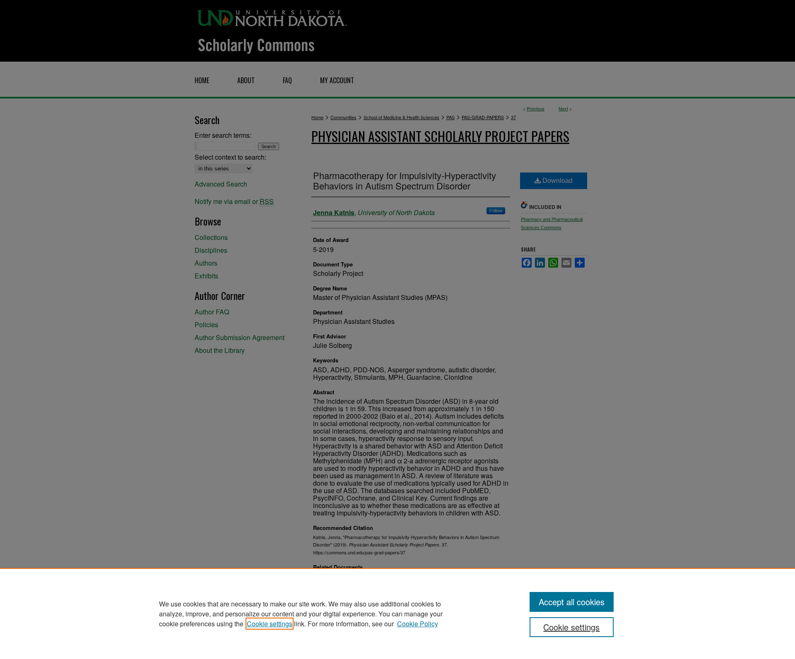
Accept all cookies (572, 602)
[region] (397, 613)
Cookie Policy (417, 623)
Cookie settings (269, 623)
